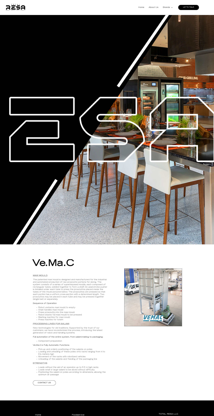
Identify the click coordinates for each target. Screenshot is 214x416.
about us (153, 7)
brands (166, 7)
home (141, 7)
